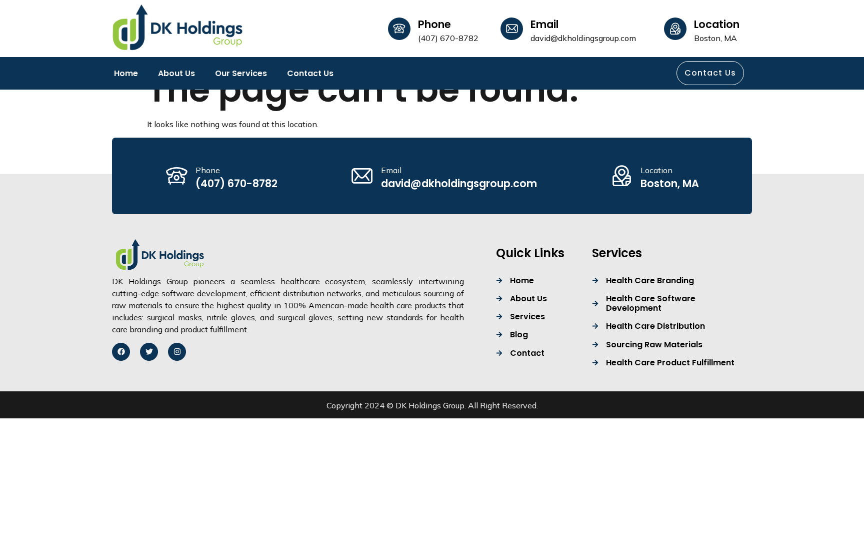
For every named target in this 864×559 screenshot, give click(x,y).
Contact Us (310, 73)
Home (126, 73)
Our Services (241, 73)
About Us (176, 73)
